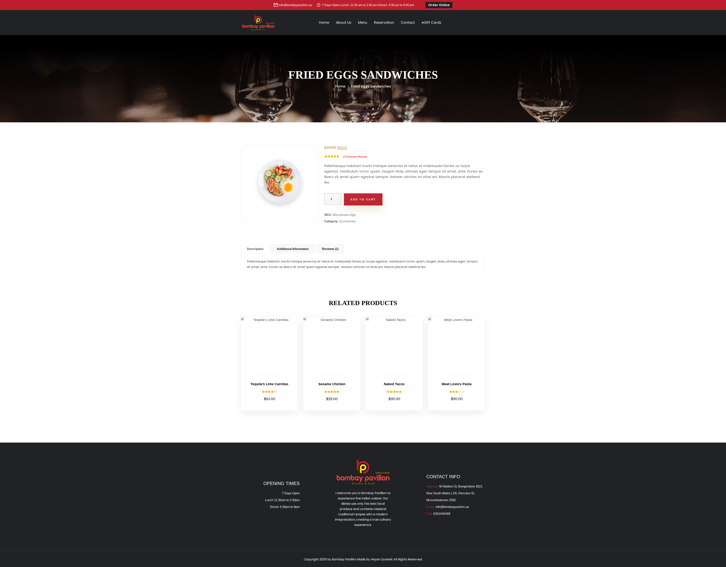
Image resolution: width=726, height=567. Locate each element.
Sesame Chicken (331, 384)
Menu (362, 22)
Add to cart (363, 199)
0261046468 (441, 513)
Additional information (293, 249)
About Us (343, 22)
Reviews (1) (330, 249)
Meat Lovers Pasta (457, 384)
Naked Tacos (394, 384)
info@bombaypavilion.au (295, 5)
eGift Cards (431, 22)
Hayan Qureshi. (382, 559)
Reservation (384, 22)
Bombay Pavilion (344, 559)
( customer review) (355, 156)
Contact (408, 22)
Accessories (347, 221)
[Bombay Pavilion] (258, 22)
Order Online (439, 5)
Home (324, 22)
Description (255, 249)
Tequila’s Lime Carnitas (269, 384)
